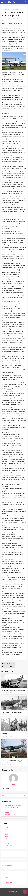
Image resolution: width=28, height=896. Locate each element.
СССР (9, 8)
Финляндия (7, 841)
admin (20, 18)
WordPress (19, 891)
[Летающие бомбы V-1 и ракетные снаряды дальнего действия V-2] (14, 748)
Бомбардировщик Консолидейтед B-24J (14, 805)
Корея (6, 836)
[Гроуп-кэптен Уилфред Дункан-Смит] (14, 703)
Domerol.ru (10, 2)
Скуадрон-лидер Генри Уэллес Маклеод (13, 690)
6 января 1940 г (6, 733)
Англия (6, 827)
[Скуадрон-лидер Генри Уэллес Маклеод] (14, 681)
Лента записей (8, 879)
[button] (2, 2)
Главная (4, 8)
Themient (17, 892)
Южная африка (8, 845)
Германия (7, 831)
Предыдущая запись (8, 663)
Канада (6, 834)
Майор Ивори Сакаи (10, 814)
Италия (6, 832)
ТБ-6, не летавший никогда (11, 807)
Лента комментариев (10, 880)
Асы (6, 829)
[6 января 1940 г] (14, 724)
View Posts (6, 788)
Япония (7, 847)
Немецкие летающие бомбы (12, 809)
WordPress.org (8, 882)
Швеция (7, 843)
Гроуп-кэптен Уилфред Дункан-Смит (12, 712)
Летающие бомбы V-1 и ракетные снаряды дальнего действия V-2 (12, 761)
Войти (6, 877)
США (6, 840)
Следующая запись (7, 666)
